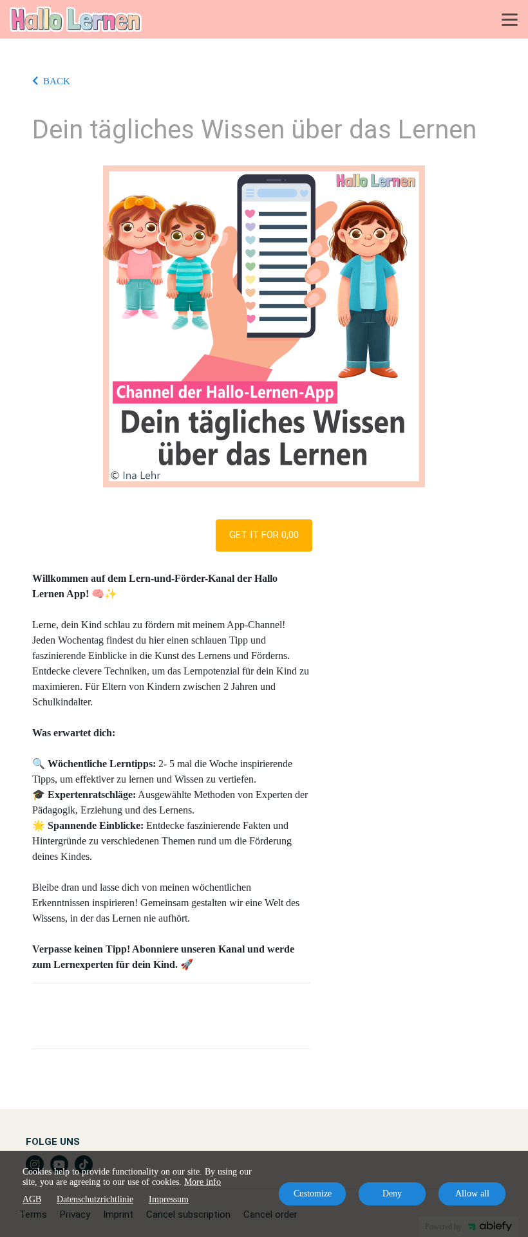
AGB (32, 1199)
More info (202, 1182)
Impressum (169, 1199)
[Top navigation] (510, 19)
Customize (313, 1193)
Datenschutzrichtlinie (95, 1199)
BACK (56, 81)
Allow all (472, 1193)
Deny (392, 1193)
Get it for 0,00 (264, 535)
